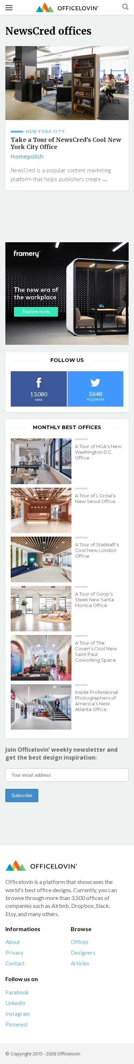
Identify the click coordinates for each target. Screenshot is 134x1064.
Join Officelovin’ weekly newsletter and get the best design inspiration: (61, 753)
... (104, 179)
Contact (15, 963)
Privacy (14, 952)
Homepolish (27, 156)
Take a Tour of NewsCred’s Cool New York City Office (66, 143)
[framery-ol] (67, 293)
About (12, 942)
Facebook (17, 992)
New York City (45, 131)
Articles (80, 963)
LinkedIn (15, 1003)
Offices (79, 942)
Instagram (17, 1013)
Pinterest (16, 1024)
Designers (83, 952)
